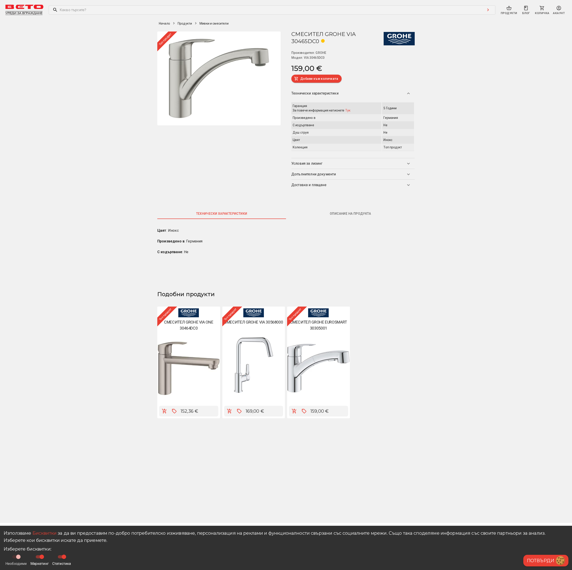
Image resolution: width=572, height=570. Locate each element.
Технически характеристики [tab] (221, 213)
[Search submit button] (488, 10)
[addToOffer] (174, 411)
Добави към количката (319, 78)
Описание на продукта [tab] (350, 213)
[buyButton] (164, 411)
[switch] (42, 557)
